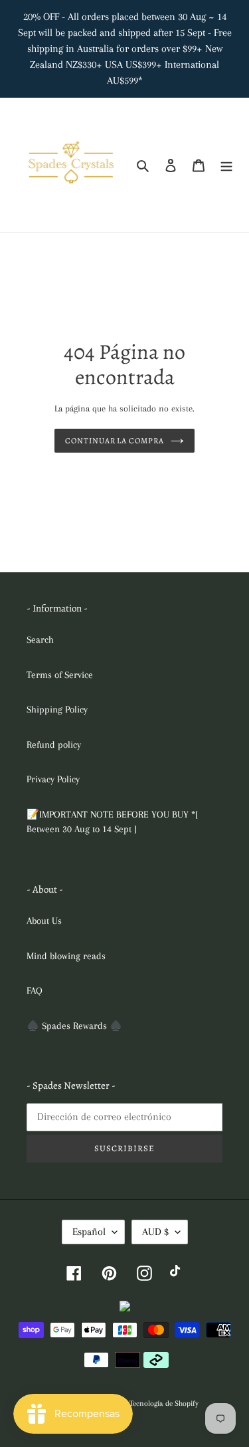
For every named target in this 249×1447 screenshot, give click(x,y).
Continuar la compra (114, 440)
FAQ (34, 990)
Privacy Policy (53, 779)
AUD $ (155, 1232)
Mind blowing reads (66, 955)
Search (40, 639)
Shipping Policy (57, 709)
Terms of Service (60, 674)
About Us (44, 920)
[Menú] (226, 165)
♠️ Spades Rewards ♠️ (74, 1025)
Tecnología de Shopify (164, 1403)
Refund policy (54, 744)
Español (89, 1232)
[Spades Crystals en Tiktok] (177, 1272)
